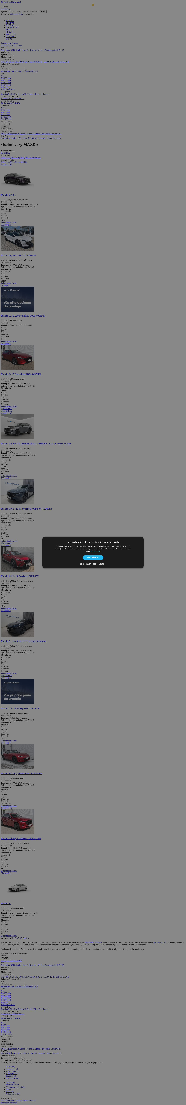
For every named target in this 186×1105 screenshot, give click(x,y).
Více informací (96, 551)
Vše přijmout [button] (93, 558)
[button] (93, 564)
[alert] (93, 552)
